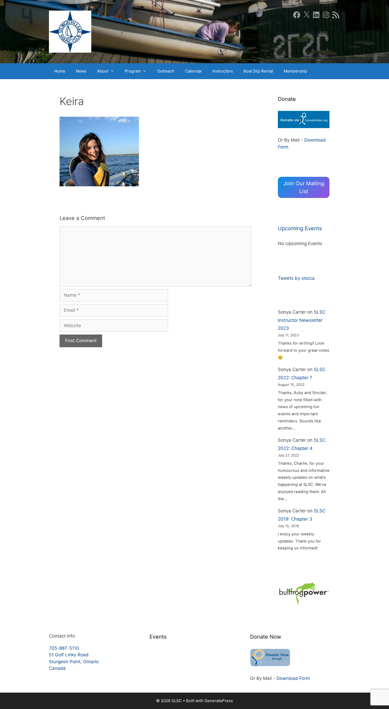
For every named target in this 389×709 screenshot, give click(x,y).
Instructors (222, 71)
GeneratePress (219, 700)
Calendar (193, 71)
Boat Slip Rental (258, 71)
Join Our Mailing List (303, 187)
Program (133, 71)
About (102, 71)
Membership (295, 71)
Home (59, 71)
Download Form (293, 678)
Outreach (165, 71)
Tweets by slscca (296, 278)
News (81, 71)
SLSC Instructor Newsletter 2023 (301, 320)
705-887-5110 (64, 648)
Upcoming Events (300, 228)
